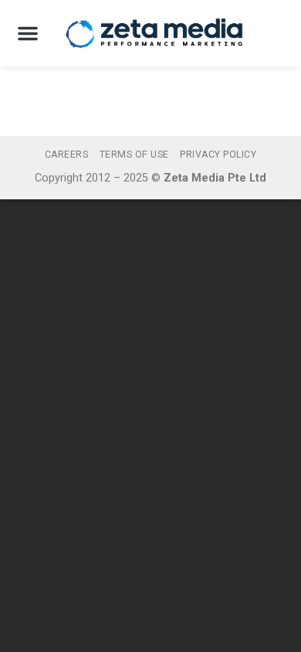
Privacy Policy (218, 154)
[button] (28, 33)
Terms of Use (134, 154)
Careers (67, 154)
